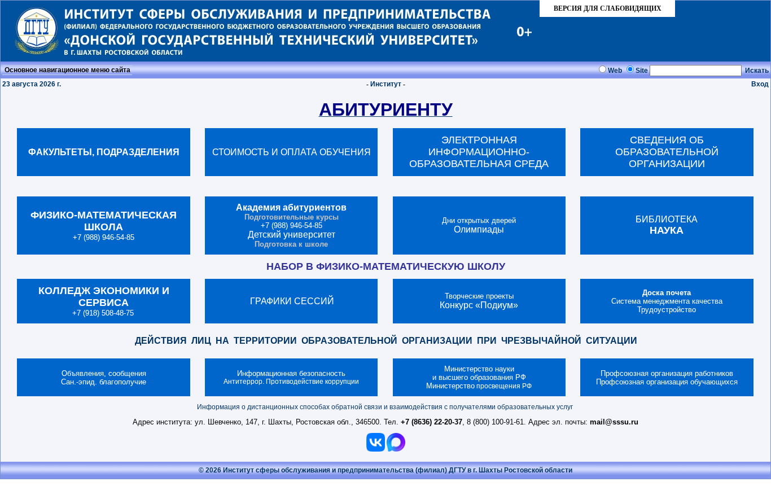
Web (615, 71)
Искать (757, 71)
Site (642, 71)
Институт (385, 84)
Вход (760, 84)
